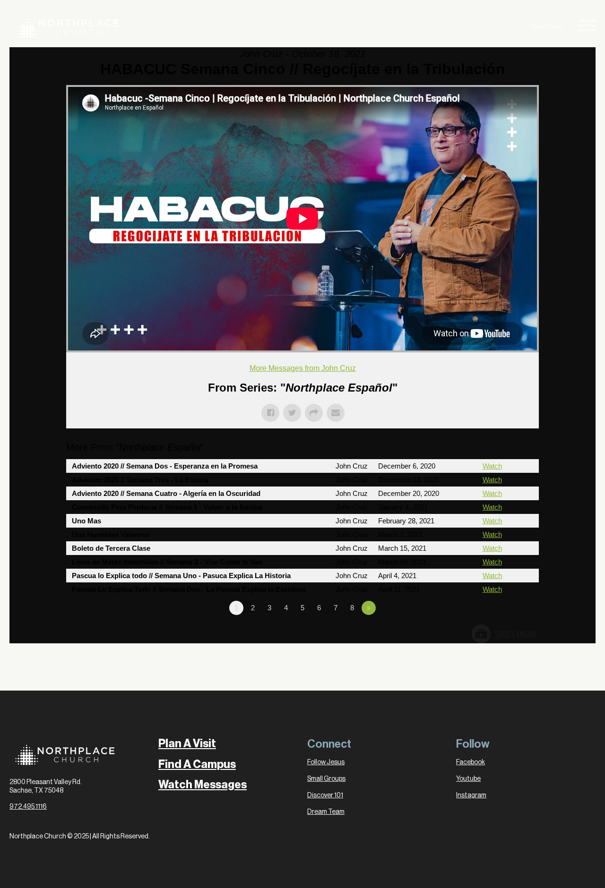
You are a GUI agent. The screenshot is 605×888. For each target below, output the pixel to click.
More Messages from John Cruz (303, 368)
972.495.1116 (28, 806)
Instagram (471, 795)
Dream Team (326, 812)
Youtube (468, 779)
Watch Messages (202, 784)
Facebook (470, 762)
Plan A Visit (187, 743)
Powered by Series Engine (504, 633)
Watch (492, 466)
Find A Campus (197, 764)
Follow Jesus (326, 762)
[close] (587, 27)
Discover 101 (325, 795)
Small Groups (326, 779)
